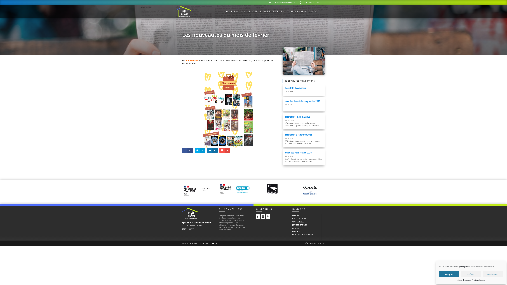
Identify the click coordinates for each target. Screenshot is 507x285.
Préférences (492, 274)
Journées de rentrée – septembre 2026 (302, 101)
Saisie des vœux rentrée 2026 (298, 152)
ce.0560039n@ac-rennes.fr (284, 2)
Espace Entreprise (271, 11)
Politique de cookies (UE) (302, 234)
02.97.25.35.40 (313, 2)
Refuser (471, 274)
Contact (314, 11)
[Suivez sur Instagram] (263, 216)
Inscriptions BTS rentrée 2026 (298, 134)
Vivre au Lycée (295, 11)
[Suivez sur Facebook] (258, 216)
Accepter (449, 274)
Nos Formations (235, 11)
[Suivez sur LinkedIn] (268, 216)
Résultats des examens (295, 87)
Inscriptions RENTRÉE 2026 (297, 116)
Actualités (296, 228)
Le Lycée (252, 11)
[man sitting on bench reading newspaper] (304, 74)
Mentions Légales (478, 280)
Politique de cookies (463, 280)
